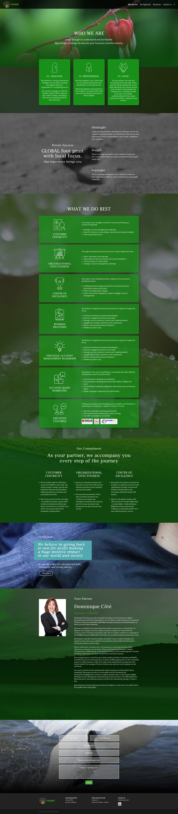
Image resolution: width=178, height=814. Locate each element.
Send (89, 782)
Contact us (167, 5)
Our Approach (145, 5)
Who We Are (133, 5)
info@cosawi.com (123, 800)
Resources (157, 5)
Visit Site (45, 573)
